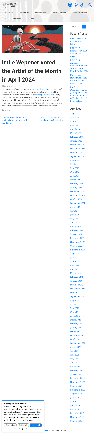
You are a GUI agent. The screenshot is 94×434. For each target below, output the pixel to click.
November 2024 (77, 195)
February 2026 (76, 137)
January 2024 (76, 234)
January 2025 (76, 187)
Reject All (23, 425)
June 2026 (74, 121)
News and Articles (13, 18)
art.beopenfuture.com (45, 95)
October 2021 (76, 339)
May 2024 (74, 219)
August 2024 (76, 207)
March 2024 (75, 226)
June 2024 (74, 215)
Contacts (30, 18)
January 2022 (76, 327)
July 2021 (74, 351)
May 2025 (74, 172)
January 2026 (76, 141)
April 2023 (74, 269)
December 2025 (77, 145)
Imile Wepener (43, 89)
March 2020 (75, 409)
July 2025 (74, 164)
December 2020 (77, 378)
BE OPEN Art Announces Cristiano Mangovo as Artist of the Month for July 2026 (79, 65)
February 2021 (76, 370)
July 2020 (74, 397)
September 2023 (77, 250)
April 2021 (74, 362)
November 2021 (77, 335)
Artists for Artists (79, 13)
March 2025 (75, 180)
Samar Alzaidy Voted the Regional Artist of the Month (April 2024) (15, 120)
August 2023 (75, 254)
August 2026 (76, 113)
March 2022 (75, 320)
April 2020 (75, 405)
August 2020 (76, 394)
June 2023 (74, 261)
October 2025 (76, 152)
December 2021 (77, 331)
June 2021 (74, 355)
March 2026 (75, 133)
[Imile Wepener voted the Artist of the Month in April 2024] (32, 52)
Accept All (36, 425)
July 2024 (74, 211)
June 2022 (74, 308)
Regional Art (24, 13)
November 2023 (77, 242)
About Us (9, 13)
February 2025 (76, 184)
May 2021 (74, 359)
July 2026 (74, 117)
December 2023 (77, 238)
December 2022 (77, 285)
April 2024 (75, 222)
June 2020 (74, 401)
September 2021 (77, 343)
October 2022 (76, 292)
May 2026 (74, 125)
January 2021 (76, 374)
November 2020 (77, 382)
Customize (10, 425)
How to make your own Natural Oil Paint (78, 41)
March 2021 (75, 366)
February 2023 (76, 277)
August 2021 (75, 347)
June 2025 (74, 168)
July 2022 (74, 304)
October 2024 (76, 199)
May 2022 (74, 312)
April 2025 (74, 176)
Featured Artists (59, 13)
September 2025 (77, 156)
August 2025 (75, 160)
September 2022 (77, 296)
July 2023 (74, 257)
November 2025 (77, 148)
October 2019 (76, 421)
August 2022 (76, 300)
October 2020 (76, 386)
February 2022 (76, 324)
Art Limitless (40, 13)
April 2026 (75, 129)
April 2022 (75, 316)
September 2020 (77, 390)
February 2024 (76, 230)
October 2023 (76, 246)
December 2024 (77, 191)
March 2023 (75, 273)
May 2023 (74, 265)
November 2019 (77, 417)
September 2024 (77, 203)
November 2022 (77, 289)
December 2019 (77, 413)
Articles (8, 110)
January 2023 (76, 281)
